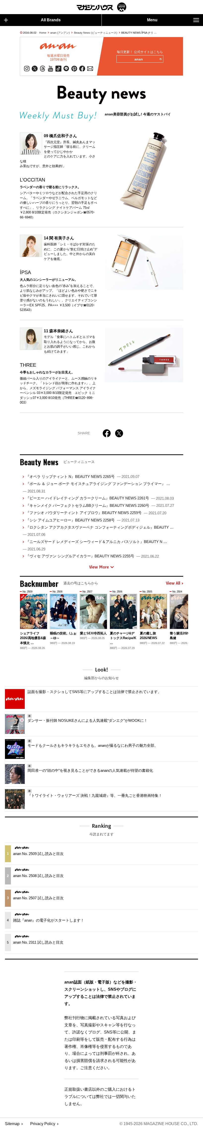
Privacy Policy (42, 1124)
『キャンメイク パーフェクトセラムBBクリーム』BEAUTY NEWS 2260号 (100, 505)
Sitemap (12, 1124)
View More (99, 567)
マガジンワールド (101, 7)
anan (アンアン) (60, 32)
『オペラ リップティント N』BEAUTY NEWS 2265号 (82, 476)
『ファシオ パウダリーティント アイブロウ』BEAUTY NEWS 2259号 (96, 513)
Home (42, 32)
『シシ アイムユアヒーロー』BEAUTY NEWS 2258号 (82, 520)
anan (138, 59)
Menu (152, 20)
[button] (178, 617)
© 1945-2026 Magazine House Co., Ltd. (159, 1124)
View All (173, 583)
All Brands (51, 20)
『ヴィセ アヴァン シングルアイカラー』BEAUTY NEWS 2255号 (92, 556)
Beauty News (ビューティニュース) (95, 32)
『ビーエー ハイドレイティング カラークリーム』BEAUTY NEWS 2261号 (100, 498)
